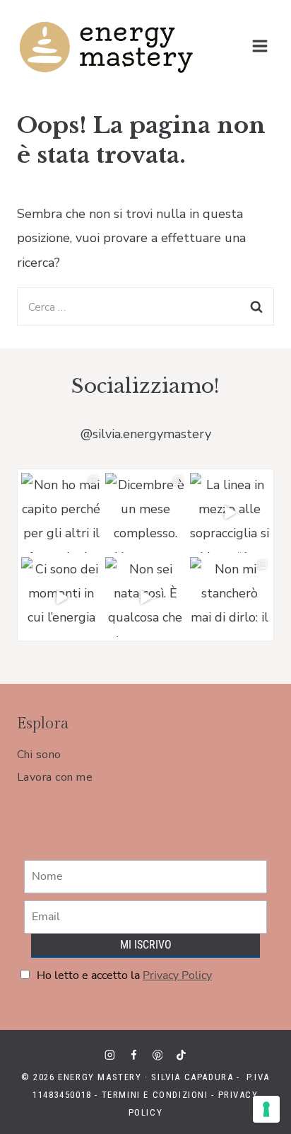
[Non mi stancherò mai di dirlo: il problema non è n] (230, 597)
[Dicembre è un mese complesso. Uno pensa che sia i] (145, 513)
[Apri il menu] (259, 45)
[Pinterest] (157, 1055)
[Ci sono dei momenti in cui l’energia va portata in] (61, 597)
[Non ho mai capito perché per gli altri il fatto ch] (61, 513)
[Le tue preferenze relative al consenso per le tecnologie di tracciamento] (266, 1109)
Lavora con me (55, 777)
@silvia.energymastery (146, 433)
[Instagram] (110, 1055)
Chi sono (39, 754)
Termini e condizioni (155, 1094)
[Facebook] (133, 1055)
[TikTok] (181, 1055)
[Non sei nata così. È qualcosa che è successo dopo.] (145, 597)
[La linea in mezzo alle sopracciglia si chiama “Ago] (230, 513)
